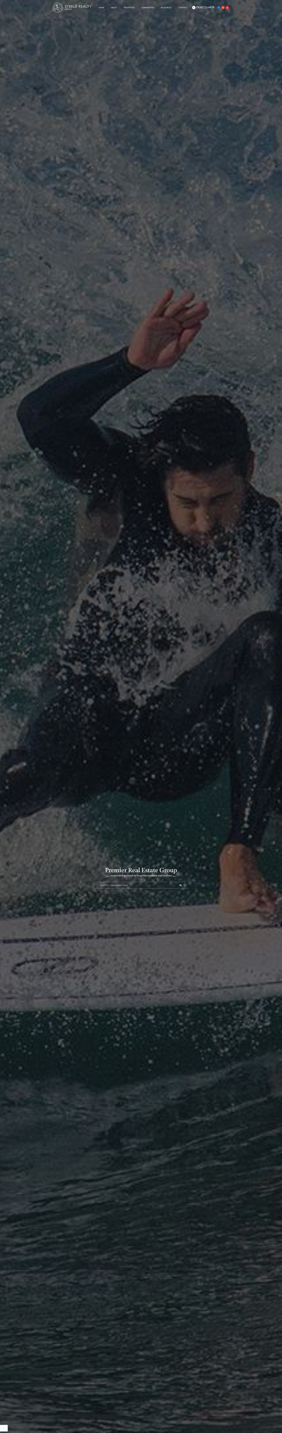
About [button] (114, 7)
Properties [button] (129, 7)
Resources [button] (166, 7)
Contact (182, 7)
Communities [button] (147, 7)
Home (101, 7)
